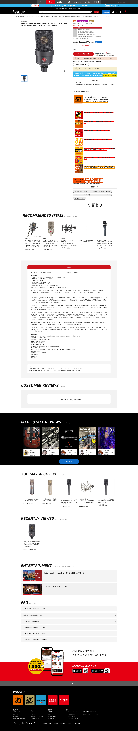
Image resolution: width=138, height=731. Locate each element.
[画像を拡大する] (64, 71)
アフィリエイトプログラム (19, 718)
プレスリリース (77, 723)
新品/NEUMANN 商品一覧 (81, 195)
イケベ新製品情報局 (70, 714)
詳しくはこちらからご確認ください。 (96, 630)
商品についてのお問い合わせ (82, 91)
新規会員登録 (122, 1)
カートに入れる (82, 54)
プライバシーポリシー (46, 723)
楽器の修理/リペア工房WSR (89, 711)
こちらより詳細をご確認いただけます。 (47, 642)
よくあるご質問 (16, 716)
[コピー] (101, 205)
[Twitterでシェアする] (89, 205)
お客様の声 (33, 711)
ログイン (116, 1)
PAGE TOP (70, 683)
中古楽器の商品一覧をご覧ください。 (69, 623)
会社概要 (50, 711)
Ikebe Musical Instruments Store (73, 711)
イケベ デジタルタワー (71, 716)
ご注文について (16, 711)
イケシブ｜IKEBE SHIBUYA (72, 718)
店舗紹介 (50, 714)
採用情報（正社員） (52, 716)
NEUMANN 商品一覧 (79, 198)
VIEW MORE (69, 461)
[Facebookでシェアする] (93, 205)
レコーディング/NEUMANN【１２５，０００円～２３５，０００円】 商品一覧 (92, 191)
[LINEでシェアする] (97, 205)
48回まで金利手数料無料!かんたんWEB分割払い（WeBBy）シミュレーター (96, 58)
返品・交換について (17, 714)
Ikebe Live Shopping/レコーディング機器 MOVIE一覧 (64, 573)
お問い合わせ (33, 714)
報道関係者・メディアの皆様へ (37, 716)
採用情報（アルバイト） (53, 718)
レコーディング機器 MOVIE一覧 (55, 586)
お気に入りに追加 (80, 64)
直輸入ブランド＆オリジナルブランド (91, 714)
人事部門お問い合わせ (35, 718)
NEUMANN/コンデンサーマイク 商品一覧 (101, 195)
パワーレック (78, 82)
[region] (69, 536)
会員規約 (69, 723)
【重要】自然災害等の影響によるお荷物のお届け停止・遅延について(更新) (69, 8)
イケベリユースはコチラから (43, 636)
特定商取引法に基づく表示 (59, 723)
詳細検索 (96, 12)
